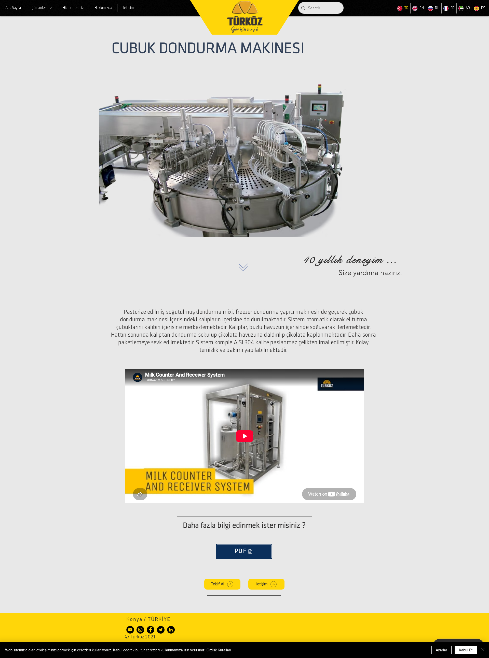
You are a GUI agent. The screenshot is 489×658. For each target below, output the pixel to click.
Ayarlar (441, 649)
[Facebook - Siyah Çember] (150, 630)
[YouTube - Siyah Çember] (130, 630)
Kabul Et (465, 649)
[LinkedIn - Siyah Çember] (171, 630)
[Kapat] (483, 650)
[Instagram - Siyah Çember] (140, 630)
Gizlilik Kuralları (219, 649)
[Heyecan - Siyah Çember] (161, 630)
